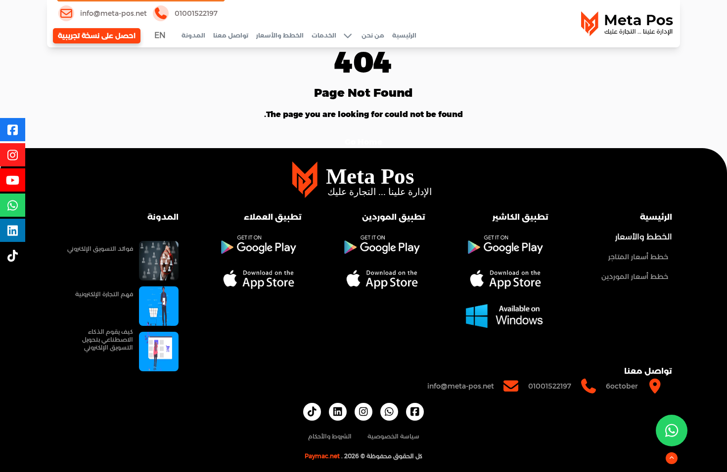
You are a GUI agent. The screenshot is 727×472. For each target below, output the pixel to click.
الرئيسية (404, 35)
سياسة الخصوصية (393, 436)
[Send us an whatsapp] (671, 430)
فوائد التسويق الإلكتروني (100, 248)
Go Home (363, 142)
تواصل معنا (230, 35)
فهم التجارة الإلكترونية (104, 294)
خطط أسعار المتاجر (638, 256)
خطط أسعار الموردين (634, 276)
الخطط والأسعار (280, 35)
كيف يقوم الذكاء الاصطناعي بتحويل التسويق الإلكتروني (107, 339)
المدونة (193, 35)
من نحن (373, 35)
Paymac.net (322, 456)
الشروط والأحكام (330, 436)
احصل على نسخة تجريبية (97, 35)
